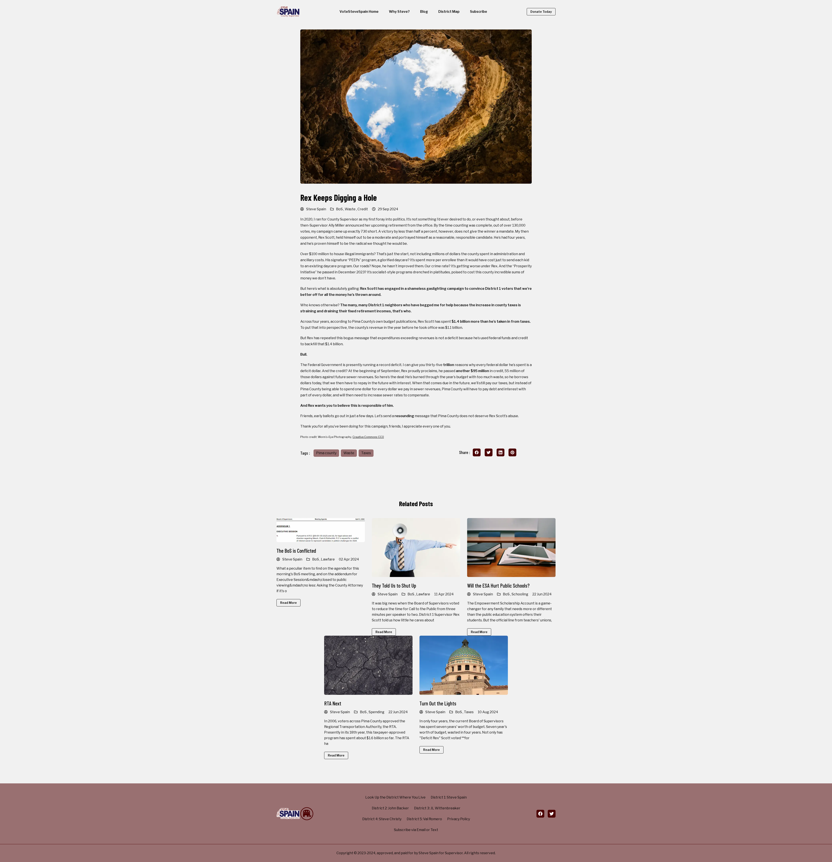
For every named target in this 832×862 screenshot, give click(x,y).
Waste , (351, 209)
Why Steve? (399, 12)
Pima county (326, 453)
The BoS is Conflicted (296, 550)
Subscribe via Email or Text (416, 830)
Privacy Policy (458, 819)
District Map (449, 12)
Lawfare (328, 559)
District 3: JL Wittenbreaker (437, 808)
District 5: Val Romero (424, 819)
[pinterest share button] (512, 452)
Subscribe (478, 12)
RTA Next (332, 703)
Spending (376, 712)
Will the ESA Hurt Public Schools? (498, 585)
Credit (363, 209)
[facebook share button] (477, 452)
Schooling (520, 594)
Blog (424, 12)
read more (288, 602)
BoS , (340, 209)
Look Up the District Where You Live (395, 797)
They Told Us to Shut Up (394, 585)
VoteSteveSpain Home (359, 12)
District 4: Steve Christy (381, 819)
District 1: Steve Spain (449, 797)
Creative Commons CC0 (368, 437)
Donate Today (541, 11)
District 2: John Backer (390, 808)
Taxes (366, 453)
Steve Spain (316, 209)
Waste (348, 453)
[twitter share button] (488, 452)
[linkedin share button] (500, 452)
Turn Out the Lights (437, 703)
